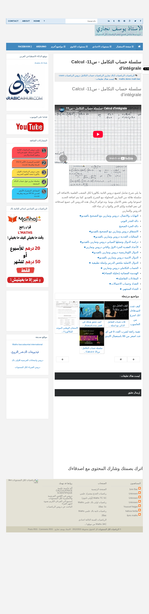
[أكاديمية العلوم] (25, 352)
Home (37, 21)
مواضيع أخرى (57, 46)
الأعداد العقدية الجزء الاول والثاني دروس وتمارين (112, 247)
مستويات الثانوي (78, 46)
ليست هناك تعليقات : (104, 79)
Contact (13, 21)
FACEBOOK (24, 46)
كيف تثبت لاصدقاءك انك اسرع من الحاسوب (135, 315)
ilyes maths (132, 515)
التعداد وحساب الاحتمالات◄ (123, 283)
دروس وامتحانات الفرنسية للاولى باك (27, 360)
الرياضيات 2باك (117, 75)
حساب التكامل (87, 75)
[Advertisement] (74, 9)
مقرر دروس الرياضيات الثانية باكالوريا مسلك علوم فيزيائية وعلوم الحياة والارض (28, 152)
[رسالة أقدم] (62, 359)
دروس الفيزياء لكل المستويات (27, 367)
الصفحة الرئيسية (99, 489)
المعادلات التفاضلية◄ (127, 278)
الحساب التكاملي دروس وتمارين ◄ (119, 268)
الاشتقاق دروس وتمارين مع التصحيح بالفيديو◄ (113, 231)
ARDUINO (41, 46)
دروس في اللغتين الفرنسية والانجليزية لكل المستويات (60, 497)
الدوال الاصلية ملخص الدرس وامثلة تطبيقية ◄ (113, 262)
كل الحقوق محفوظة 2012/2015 (85, 529)
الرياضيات (130, 75)
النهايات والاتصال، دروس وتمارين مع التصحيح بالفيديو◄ (108, 215)
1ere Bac (133, 489)
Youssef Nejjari (131, 506)
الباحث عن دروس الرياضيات (59, 506)
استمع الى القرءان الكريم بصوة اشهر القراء (58, 502)
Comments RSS (46, 529)
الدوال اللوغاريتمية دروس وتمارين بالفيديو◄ (114, 252)
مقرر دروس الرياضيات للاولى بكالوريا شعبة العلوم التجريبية (28, 172)
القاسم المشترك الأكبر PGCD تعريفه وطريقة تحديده (28, 163)
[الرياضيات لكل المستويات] (25, 480)
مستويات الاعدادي (101, 46)
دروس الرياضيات (72, 75)
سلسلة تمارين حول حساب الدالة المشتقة (27, 182)
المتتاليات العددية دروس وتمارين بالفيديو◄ (115, 236)
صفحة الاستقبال (124, 46)
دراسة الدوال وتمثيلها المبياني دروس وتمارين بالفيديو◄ (108, 241)
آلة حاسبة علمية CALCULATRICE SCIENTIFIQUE (64, 490)
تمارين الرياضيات (102, 75)
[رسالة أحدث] (133, 359)
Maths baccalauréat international (27, 344)
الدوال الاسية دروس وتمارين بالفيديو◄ (117, 257)
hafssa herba (131, 511)
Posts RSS (33, 529)
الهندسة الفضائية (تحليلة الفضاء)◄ (119, 273)
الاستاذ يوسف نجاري (62, 529)
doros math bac (129, 79)
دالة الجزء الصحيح (128, 226)
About (26, 21)
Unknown (133, 493)
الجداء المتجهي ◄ (128, 288)
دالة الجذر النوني (129, 221)
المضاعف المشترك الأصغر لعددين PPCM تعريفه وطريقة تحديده (28, 193)
